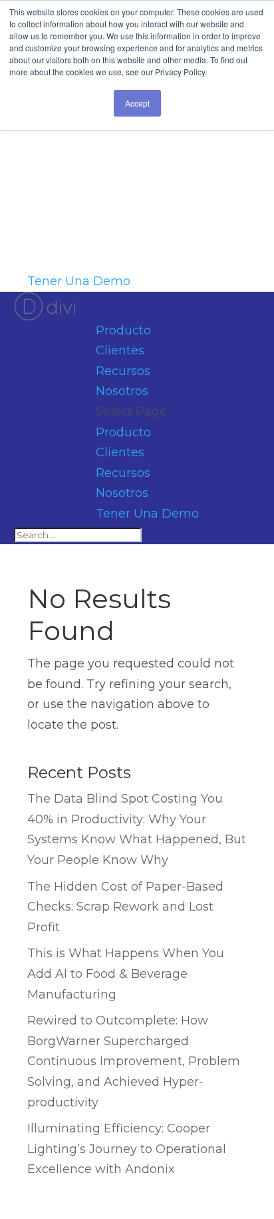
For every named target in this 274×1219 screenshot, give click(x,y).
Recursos (123, 371)
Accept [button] (137, 103)
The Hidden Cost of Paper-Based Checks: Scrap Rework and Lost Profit (125, 907)
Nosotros (122, 391)
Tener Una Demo (78, 281)
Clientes (120, 350)
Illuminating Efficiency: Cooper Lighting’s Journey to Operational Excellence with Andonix (126, 1148)
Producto (123, 330)
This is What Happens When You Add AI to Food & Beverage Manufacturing (125, 973)
